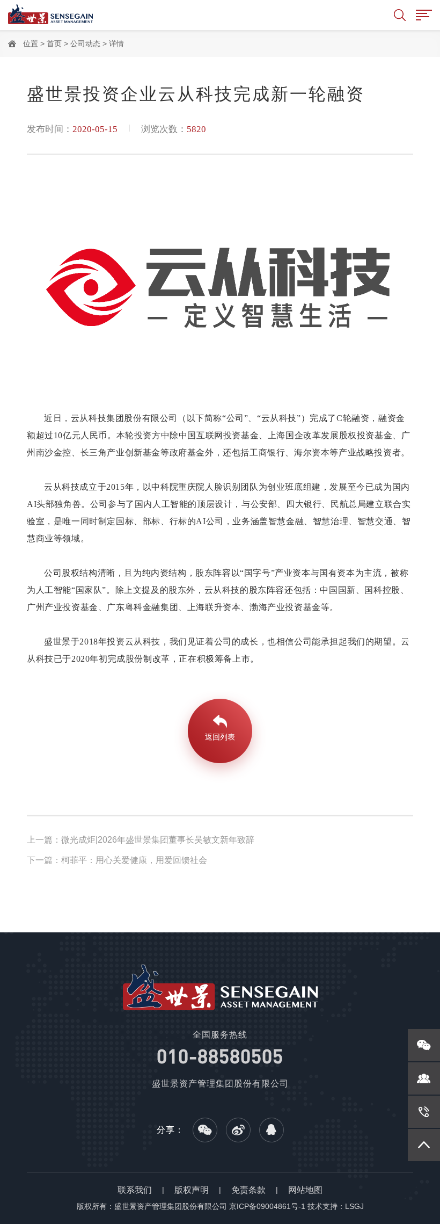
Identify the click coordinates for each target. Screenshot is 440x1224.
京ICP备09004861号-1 (267, 1206)
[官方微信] (424, 1045)
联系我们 (135, 1189)
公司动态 (85, 43)
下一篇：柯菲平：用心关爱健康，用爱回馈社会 (117, 860)
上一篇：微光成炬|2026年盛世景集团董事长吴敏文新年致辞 (140, 839)
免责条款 (248, 1189)
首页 (54, 43)
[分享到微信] (205, 1130)
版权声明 (191, 1189)
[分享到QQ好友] (271, 1130)
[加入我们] (424, 1078)
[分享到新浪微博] (238, 1130)
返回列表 (220, 737)
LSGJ (354, 1206)
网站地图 (305, 1189)
